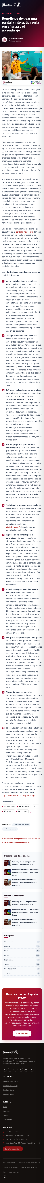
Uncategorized (21, 969)
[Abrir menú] (40, 4)
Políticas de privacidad (10, 1167)
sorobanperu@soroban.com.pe (17, 1135)
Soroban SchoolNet (10, 1086)
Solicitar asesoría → (13, 1149)
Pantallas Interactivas (21, 825)
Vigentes (21, 973)
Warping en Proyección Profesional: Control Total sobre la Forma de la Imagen (25, 872)
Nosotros (6, 1111)
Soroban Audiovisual (10, 1081)
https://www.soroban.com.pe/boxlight (19, 795)
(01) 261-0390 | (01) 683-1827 (17, 1139)
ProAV (21, 955)
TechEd (16, 13)
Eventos (21, 946)
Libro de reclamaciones (11, 1172)
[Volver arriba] (5, 1177)
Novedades (7, 13)
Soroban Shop (8, 1094)
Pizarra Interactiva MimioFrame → (16, 842)
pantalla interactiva (24, 232)
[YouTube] (26, 1070)
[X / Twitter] (10, 1070)
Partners (6, 1115)
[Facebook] (5, 1070)
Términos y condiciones (28, 1167)
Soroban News (8, 1090)
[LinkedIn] (32, 1070)
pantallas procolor (10, 829)
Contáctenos (22, 1033)
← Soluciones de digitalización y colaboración (21, 839)
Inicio (5, 1107)
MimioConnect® (13, 527)
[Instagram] (15, 1070)
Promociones (21, 960)
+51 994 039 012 (12, 1132)
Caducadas (21, 942)
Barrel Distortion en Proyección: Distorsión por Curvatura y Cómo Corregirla (24, 882)
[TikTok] (21, 1070)
